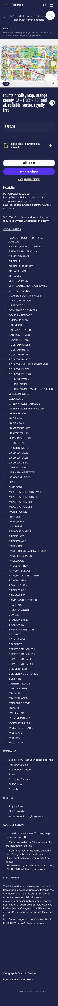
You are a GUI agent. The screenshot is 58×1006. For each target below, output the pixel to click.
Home (6, 28)
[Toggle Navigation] (6, 5)
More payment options (29, 179)
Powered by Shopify (36, 991)
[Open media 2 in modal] (29, 63)
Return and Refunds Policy (18, 979)
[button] (44, 5)
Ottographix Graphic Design (19, 973)
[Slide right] (53, 63)
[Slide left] (5, 18)
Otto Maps (20, 991)
